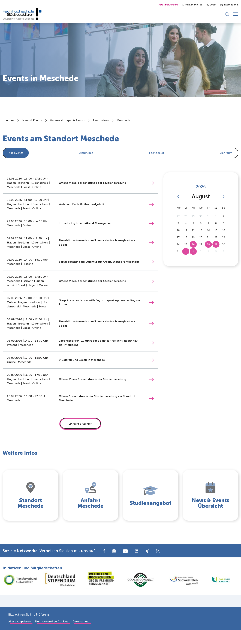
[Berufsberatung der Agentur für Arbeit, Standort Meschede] (151, 261)
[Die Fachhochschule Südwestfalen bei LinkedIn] (136, 551)
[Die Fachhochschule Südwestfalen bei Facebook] (104, 551)
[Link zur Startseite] (22, 14)
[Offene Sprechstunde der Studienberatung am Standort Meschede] (151, 398)
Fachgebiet (156, 153)
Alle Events (16, 153)
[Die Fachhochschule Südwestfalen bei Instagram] (114, 551)
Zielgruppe (86, 153)
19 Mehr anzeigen (80, 423)
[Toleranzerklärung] (100, 579)
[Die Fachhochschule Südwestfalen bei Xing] (147, 551)
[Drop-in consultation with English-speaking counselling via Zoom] (151, 302)
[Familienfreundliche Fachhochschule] (220, 579)
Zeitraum (226, 153)
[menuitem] (86, 153)
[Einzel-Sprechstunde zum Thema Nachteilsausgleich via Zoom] (151, 242)
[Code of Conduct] (140, 579)
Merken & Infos (193, 4)
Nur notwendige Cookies (51, 621)
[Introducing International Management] (151, 223)
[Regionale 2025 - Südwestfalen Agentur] (180, 579)
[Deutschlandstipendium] (60, 579)
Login (212, 4)
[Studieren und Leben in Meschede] (151, 360)
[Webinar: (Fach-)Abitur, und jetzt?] (151, 204)
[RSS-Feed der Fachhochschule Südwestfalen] (157, 551)
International (230, 4)
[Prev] (178, 196)
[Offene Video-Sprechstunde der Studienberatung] (151, 182)
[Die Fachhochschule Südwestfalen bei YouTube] (125, 551)
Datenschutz (81, 621)
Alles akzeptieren (19, 621)
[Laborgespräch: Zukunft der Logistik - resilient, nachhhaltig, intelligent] (151, 342)
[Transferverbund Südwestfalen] (20, 579)
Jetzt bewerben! (168, 4)
